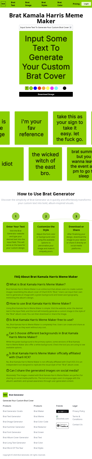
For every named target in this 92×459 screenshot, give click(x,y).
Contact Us (78, 424)
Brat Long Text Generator (14, 442)
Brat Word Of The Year (13, 448)
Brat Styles (44, 4)
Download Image (46, 94)
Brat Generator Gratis (13, 411)
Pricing (76, 4)
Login (86, 4)
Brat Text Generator (12, 416)
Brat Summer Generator (14, 427)
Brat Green (39, 432)
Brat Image (28, 4)
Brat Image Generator (13, 421)
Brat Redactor (40, 427)
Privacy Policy (79, 411)
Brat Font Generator (12, 432)
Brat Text (13, 4)
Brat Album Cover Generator (16, 437)
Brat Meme (39, 416)
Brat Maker (39, 411)
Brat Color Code (41, 421)
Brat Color (60, 4)
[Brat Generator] (62, 411)
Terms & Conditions (77, 418)
